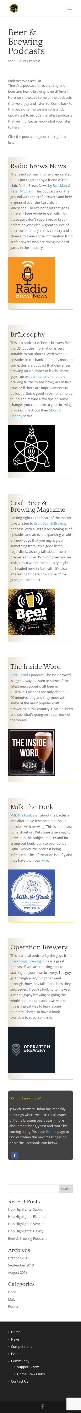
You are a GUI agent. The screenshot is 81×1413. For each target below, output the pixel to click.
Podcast (34, 61)
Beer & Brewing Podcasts (27, 1238)
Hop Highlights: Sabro (25, 1209)
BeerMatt (60, 185)
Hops (12, 1292)
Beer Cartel (19, 675)
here (16, 127)
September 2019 (21, 1265)
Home (16, 1332)
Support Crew (28, 1367)
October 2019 (18, 1258)
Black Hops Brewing (25, 961)
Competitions (21, 1346)
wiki (45, 860)
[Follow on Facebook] (14, 1155)
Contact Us (19, 1381)
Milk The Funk (21, 815)
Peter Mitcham (21, 191)
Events (51, 1131)
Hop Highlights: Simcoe (26, 1224)
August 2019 (17, 1272)
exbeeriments (36, 376)
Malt (11, 1299)
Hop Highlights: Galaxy (25, 1231)
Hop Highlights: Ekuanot (27, 1216)
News (15, 1339)
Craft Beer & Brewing (50, 523)
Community (20, 1361)
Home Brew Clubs (31, 1374)
